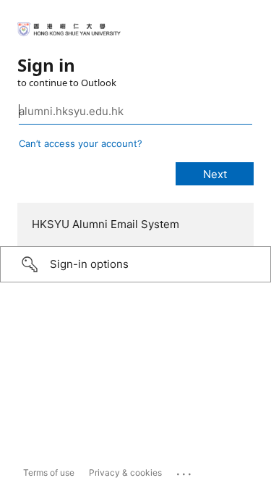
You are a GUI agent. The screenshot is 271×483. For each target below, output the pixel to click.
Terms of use (48, 472)
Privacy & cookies (125, 472)
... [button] (185, 470)
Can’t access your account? (80, 143)
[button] (135, 264)
